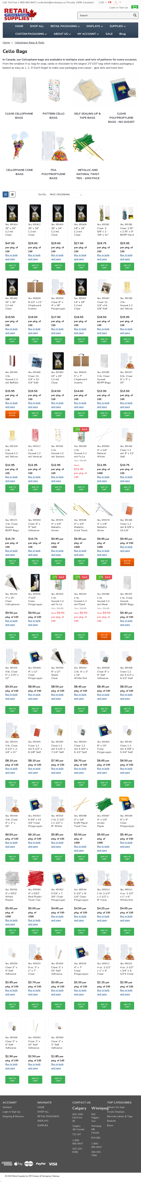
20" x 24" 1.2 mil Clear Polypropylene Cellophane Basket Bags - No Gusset (58, 232)
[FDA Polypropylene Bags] (54, 146)
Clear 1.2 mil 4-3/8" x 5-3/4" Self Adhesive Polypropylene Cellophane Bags (127, 749)
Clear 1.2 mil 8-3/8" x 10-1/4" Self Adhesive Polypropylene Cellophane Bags (127, 527)
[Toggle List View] (12, 194)
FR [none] (120, 2)
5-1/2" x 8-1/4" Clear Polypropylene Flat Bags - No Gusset (81, 897)
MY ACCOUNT (87, 34)
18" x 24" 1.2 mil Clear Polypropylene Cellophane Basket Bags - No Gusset (81, 232)
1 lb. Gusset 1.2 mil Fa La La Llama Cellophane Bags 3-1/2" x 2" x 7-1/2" (58, 601)
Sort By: (42, 194)
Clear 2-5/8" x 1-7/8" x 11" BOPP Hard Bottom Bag (104, 232)
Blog (122, 34)
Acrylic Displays (115, 1111)
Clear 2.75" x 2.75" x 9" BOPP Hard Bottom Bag (127, 232)
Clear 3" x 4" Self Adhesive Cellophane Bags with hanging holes (12, 971)
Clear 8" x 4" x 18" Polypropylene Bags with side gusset (58, 306)
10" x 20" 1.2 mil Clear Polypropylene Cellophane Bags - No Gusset (58, 379)
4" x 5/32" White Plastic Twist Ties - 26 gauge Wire (11, 897)
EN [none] (116, 2)
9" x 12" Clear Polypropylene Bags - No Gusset (35, 675)
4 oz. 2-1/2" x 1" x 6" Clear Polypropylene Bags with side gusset (104, 971)
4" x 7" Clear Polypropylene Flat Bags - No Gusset (81, 971)
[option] (120, 2)
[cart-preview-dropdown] (134, 7)
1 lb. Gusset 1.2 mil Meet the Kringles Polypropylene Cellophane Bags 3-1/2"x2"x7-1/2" (104, 601)
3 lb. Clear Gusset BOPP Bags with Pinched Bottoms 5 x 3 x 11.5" (104, 379)
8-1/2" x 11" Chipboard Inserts (35, 305)
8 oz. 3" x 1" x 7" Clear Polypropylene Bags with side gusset (35, 971)
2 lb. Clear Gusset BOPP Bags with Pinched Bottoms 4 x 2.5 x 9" (12, 527)
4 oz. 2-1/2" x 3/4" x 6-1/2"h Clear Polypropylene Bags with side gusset (127, 971)
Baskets (111, 1120)
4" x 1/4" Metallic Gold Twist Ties (80, 527)
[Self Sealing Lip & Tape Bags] (88, 90)
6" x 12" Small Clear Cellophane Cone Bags (58, 675)
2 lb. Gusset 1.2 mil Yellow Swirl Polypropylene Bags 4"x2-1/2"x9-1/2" (127, 306)
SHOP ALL (37, 26)
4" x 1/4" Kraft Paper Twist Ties (81, 823)
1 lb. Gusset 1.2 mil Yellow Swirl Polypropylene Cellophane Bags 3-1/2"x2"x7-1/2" (12, 453)
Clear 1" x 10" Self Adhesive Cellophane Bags (35, 1045)
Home (6, 43)
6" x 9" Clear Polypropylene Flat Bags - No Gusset (127, 823)
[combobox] (108, 15)
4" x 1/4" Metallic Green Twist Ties (57, 527)
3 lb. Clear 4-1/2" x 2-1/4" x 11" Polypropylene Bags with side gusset (12, 749)
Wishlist (7, 1107)
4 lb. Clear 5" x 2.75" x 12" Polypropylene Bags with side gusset (12, 675)
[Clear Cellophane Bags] (19, 90)
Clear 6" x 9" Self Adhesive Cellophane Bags (104, 675)
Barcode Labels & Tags (120, 1116)
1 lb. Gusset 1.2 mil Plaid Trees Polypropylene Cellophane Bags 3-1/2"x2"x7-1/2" (81, 601)
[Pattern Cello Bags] (54, 90)
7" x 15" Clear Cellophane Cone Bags (12, 601)
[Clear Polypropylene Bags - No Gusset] (122, 90)
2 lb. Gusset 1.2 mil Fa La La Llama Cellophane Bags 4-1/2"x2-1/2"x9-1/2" (81, 453)
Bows (110, 1125)
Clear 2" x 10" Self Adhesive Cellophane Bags (58, 971)
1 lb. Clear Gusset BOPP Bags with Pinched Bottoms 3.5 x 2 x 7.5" (127, 601)
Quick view (12, 218)
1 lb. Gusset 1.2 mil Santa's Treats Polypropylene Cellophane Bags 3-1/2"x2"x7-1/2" (58, 453)
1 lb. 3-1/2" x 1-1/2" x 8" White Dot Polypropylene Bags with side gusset (58, 823)
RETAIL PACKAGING (64, 26)
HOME (19, 26)
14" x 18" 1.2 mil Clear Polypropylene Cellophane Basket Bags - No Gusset (81, 306)
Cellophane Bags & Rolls (29, 43)
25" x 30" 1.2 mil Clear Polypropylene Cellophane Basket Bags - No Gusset (12, 232)
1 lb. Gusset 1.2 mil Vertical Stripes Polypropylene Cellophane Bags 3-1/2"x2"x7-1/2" (35, 453)
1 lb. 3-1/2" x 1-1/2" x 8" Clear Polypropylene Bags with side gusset (104, 897)
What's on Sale (116, 1107)
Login (112, 7)
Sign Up (123, 7)
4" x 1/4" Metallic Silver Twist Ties (103, 527)
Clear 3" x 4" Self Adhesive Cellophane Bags (12, 1045)
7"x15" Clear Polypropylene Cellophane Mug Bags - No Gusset (35, 601)
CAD (102, 2)
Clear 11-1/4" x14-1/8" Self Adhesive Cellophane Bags (104, 306)
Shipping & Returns (13, 1116)
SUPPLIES (117, 26)
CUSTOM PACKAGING (30, 34)
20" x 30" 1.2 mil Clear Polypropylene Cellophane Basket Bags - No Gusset (35, 232)
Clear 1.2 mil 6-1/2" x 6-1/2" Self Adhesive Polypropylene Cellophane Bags (127, 675)
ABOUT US (61, 34)
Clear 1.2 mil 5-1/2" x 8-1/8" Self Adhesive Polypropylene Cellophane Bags (35, 749)
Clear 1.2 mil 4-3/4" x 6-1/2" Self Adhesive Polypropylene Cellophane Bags (81, 749)
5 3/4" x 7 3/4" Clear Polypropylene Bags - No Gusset (58, 897)
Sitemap (55, 1176)
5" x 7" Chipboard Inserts (80, 379)
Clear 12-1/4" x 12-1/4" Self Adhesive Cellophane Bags (35, 379)
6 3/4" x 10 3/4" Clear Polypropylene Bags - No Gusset (35, 823)
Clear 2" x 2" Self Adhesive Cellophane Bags (58, 1045)
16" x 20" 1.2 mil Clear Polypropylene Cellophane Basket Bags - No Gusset (12, 306)
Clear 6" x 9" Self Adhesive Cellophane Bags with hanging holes (35, 527)
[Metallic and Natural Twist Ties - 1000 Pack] (88, 146)
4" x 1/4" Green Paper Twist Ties (103, 823)
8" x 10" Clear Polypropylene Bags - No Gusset (104, 749)
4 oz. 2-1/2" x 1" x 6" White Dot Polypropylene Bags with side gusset (127, 897)
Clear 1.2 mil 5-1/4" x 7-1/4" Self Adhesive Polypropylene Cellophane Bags (58, 749)
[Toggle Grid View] (6, 194)
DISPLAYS (93, 26)
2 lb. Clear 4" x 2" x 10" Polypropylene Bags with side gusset (12, 823)
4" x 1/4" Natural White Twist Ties (103, 453)
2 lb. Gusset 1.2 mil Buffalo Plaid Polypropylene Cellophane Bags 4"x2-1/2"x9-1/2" (12, 379)
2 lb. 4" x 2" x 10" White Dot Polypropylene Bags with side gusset (81, 675)
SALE (109, 34)
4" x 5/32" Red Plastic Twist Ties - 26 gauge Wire (35, 897)
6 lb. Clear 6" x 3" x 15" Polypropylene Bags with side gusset (127, 379)
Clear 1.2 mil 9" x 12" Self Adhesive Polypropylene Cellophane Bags (127, 453)
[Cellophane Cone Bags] (20, 146)
